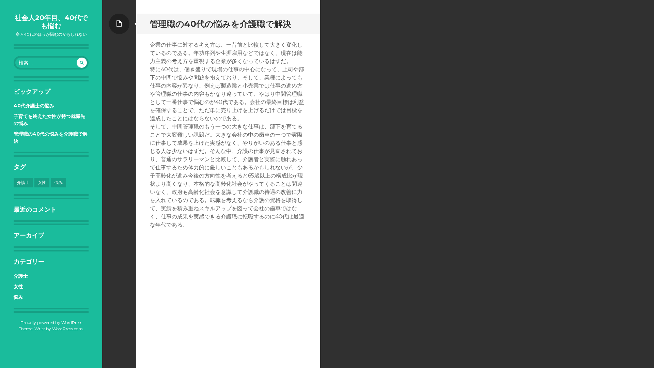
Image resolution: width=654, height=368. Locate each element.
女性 (42, 182)
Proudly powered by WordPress (51, 322)
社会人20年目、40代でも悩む (51, 22)
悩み (58, 182)
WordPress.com (67, 328)
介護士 (23, 182)
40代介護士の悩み (34, 106)
